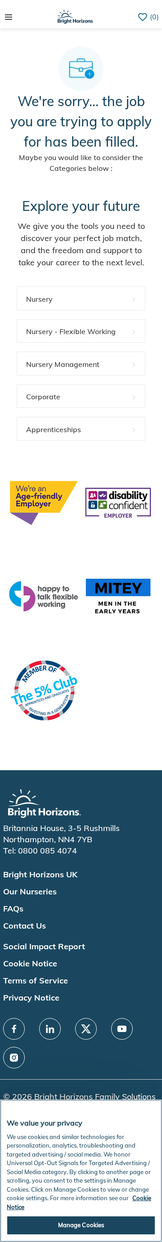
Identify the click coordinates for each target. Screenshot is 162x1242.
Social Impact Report (44, 946)
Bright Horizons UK (40, 874)
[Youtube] (122, 1029)
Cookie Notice (30, 963)
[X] (86, 1029)
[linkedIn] (50, 1029)
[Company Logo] (76, 16)
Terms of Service (35, 980)
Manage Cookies (81, 1225)
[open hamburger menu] (8, 17)
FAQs (13, 908)
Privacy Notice (31, 997)
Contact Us (24, 925)
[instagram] (14, 1057)
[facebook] (14, 1029)
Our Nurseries (30, 891)
